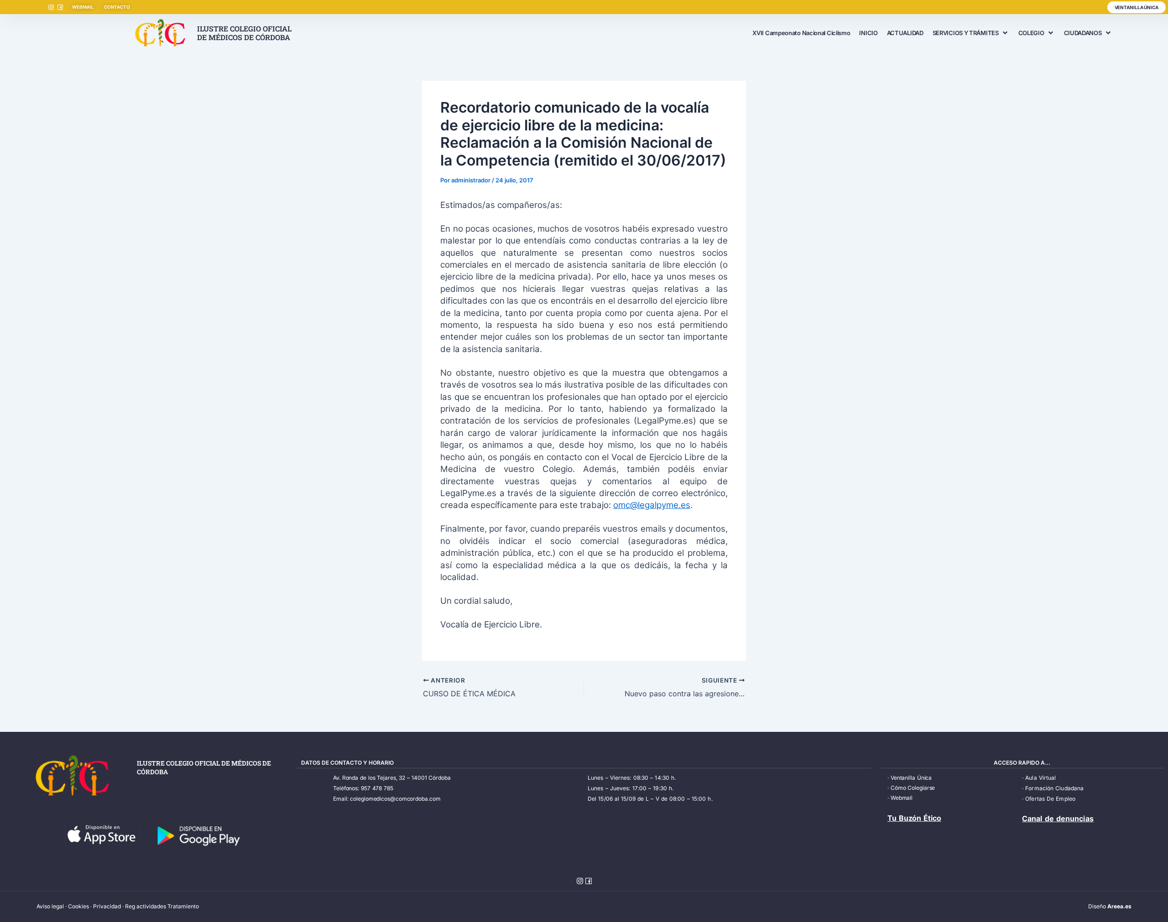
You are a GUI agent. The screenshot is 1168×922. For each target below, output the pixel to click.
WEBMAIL (83, 7)
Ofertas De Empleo (1050, 798)
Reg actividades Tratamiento (162, 906)
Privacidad (107, 906)
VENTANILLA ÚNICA (1136, 7)
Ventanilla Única (911, 777)
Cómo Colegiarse (913, 787)
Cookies (78, 906)
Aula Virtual (1040, 777)
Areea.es (1119, 906)
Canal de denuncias (1058, 818)
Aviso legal (50, 906)
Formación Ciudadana (1054, 788)
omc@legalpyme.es (651, 505)
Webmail (901, 797)
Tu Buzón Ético (914, 818)
